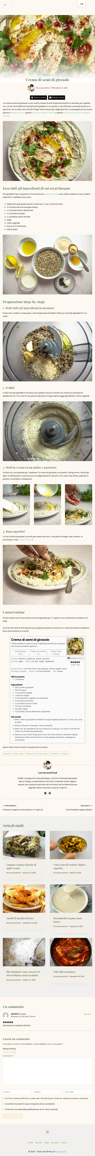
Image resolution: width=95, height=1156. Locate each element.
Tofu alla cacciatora (64, 971)
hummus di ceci (18, 112)
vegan (65, 753)
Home (30, 1142)
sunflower (55, 753)
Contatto (55, 1142)
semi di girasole (51, 194)
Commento (8, 1056)
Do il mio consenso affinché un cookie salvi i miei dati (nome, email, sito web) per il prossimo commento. (46, 1098)
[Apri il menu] (5, 5)
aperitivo (7, 753)
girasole (30, 753)
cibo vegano (19, 753)
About (64, 1142)
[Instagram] (47, 1132)
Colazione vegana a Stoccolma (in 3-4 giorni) (23, 808)
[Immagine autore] (31, 88)
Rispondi (87, 1014)
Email (38, 1092)
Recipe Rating (9, 1048)
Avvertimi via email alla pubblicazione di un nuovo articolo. (31, 1109)
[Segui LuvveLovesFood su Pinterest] (50, 793)
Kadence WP (61, 1151)
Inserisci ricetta (39, 97)
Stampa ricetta (57, 97)
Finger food (47, 75)
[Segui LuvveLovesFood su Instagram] (45, 793)
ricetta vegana (42, 753)
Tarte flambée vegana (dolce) (79, 808)
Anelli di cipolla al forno (20, 918)
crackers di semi (25, 539)
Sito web (69, 1092)
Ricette (38, 1142)
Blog (46, 1142)
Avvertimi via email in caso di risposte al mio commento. (30, 1104)
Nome (7, 1092)
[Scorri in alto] (82, 1152)
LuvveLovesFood (44, 88)
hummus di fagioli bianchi (43, 112)
